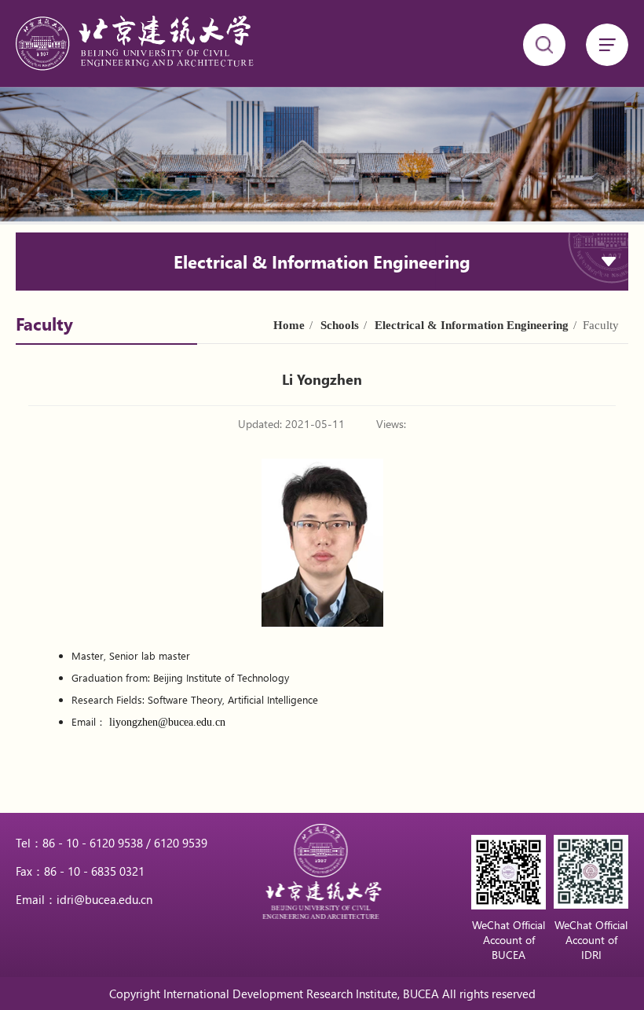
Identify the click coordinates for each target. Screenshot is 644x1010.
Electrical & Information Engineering (472, 325)
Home (289, 325)
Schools (339, 325)
